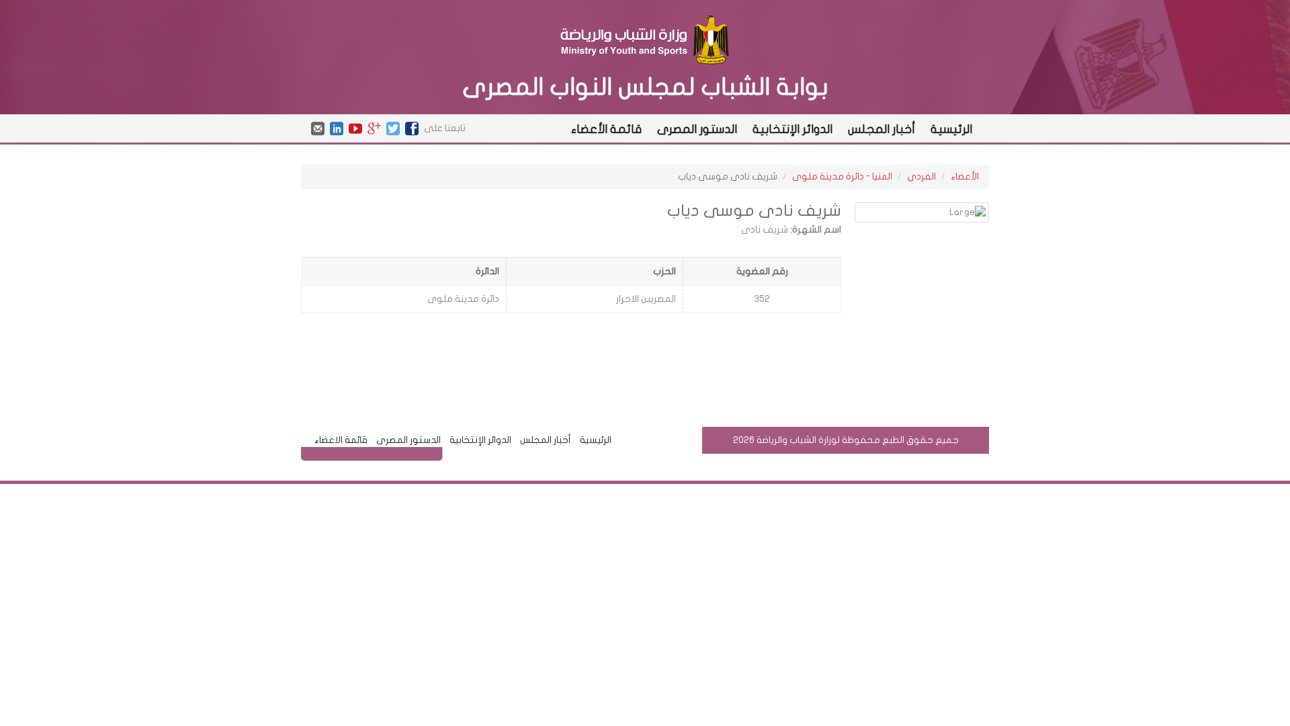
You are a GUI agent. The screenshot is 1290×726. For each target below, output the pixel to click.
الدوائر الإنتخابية (792, 129)
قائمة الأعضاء (606, 129)
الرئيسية (951, 129)
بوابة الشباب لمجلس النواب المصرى (645, 87)
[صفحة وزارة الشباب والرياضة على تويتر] (393, 127)
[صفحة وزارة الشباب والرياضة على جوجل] (374, 127)
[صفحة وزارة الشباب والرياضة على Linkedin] (336, 127)
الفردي (921, 176)
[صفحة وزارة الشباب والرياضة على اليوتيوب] (355, 127)
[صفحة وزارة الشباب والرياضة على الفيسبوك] (412, 127)
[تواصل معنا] (318, 127)
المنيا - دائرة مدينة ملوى (842, 176)
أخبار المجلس (881, 129)
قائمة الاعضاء (341, 440)
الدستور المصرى (697, 129)
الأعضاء (965, 176)
